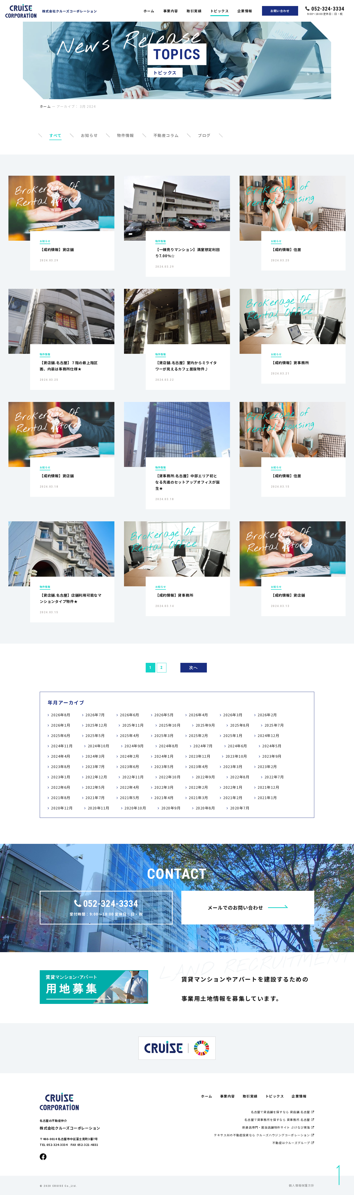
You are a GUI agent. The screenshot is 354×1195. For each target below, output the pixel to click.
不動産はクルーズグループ (291, 1143)
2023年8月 (61, 766)
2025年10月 (170, 725)
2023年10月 (236, 756)
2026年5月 (164, 714)
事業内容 (170, 10)
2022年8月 (240, 776)
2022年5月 (95, 787)
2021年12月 (268, 787)
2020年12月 (62, 807)
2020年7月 (240, 807)
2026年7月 (95, 714)
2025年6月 (61, 735)
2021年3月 (198, 797)
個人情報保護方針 (301, 1185)
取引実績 (194, 10)
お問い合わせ (279, 11)
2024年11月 (62, 745)
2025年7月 (274, 725)
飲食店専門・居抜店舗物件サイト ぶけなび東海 (276, 1127)
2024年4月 (61, 756)
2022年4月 (129, 787)
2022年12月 (96, 776)
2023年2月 (267, 766)
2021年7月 (95, 797)
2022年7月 (274, 776)
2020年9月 (171, 807)
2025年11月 (133, 725)
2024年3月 (95, 756)
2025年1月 (233, 735)
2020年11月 (99, 807)
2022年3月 (164, 787)
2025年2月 (198, 735)
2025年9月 (205, 725)
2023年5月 (164, 766)
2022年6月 (61, 787)
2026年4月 (198, 714)
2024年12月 (268, 735)
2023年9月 (272, 756)
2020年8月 (205, 807)
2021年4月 (164, 797)
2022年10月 (170, 776)
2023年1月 (61, 776)
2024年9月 (134, 745)
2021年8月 (61, 797)
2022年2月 (198, 787)
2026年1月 (61, 725)
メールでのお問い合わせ (235, 907)
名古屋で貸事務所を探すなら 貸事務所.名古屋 (277, 1119)
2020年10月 (135, 807)
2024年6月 (237, 745)
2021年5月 (129, 797)
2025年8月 (240, 725)
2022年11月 (133, 776)
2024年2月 (129, 756)
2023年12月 (199, 756)
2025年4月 (129, 735)
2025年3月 (164, 735)
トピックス (219, 10)
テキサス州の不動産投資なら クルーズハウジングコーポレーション (262, 1135)
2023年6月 (129, 766)
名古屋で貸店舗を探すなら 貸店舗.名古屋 (281, 1112)
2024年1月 (164, 756)
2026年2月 (267, 714)
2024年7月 (203, 745)
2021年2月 (233, 797)
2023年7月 (95, 766)
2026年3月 (233, 714)
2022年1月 (233, 787)
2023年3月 (233, 766)
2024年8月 (168, 745)
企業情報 (244, 10)
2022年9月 (205, 776)
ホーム (149, 10)
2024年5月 (272, 745)
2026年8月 (61, 714)
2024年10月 (99, 745)
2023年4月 (198, 766)
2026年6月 (129, 714)
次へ (193, 667)
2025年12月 (96, 725)
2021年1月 (267, 797)
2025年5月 (95, 735)
